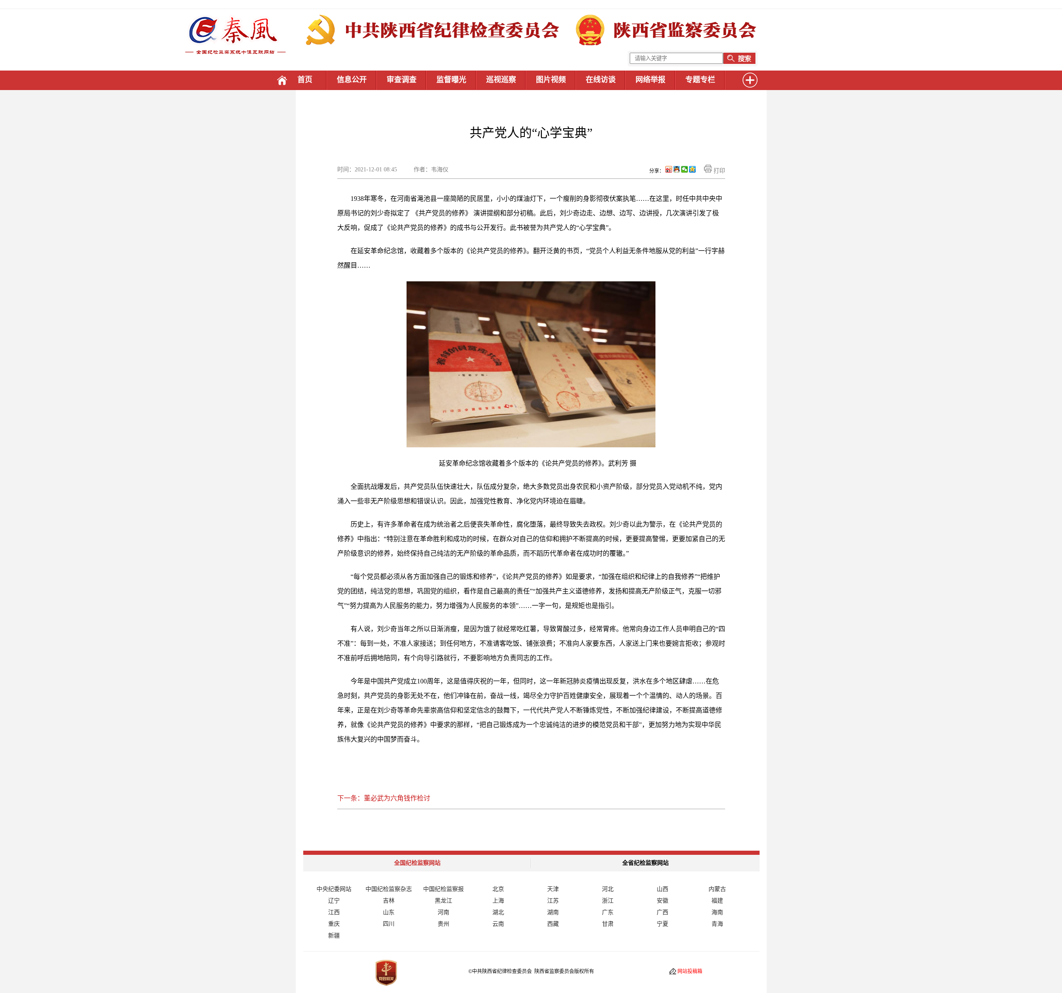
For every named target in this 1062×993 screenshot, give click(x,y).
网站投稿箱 (689, 971)
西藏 (553, 924)
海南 (717, 912)
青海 (717, 924)
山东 (389, 912)
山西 (662, 889)
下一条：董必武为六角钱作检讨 (383, 798)
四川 (389, 924)
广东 (608, 912)
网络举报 (650, 80)
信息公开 (352, 80)
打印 (718, 171)
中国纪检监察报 (443, 889)
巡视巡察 (501, 80)
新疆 (334, 935)
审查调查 (402, 80)
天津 (553, 889)
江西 (334, 912)
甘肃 (608, 924)
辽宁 (334, 901)
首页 (304, 80)
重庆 (334, 924)
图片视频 (551, 80)
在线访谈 (601, 80)
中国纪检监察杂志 (388, 889)
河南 (443, 912)
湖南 (553, 912)
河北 (608, 889)
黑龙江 (443, 901)
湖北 (498, 912)
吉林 (389, 901)
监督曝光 (451, 80)
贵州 (443, 924)
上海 (498, 901)
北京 (498, 889)
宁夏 (662, 924)
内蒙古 (717, 889)
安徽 (662, 901)
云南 (498, 924)
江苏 (553, 901)
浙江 (608, 901)
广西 (662, 912)
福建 (717, 901)
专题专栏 (700, 80)
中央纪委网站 (334, 889)
